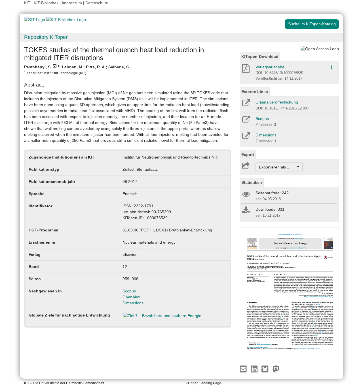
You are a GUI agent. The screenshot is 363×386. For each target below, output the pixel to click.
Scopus (129, 291)
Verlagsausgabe (270, 67)
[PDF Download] (245, 70)
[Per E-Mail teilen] (244, 368)
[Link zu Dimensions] (245, 137)
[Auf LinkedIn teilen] (255, 368)
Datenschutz (96, 3)
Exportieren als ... (277, 167)
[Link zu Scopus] (245, 121)
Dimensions (133, 303)
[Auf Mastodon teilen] (276, 368)
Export (247, 154)
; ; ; (77, 69)
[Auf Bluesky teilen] (266, 368)
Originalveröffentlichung (277, 102)
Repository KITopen (46, 37)
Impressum (72, 3)
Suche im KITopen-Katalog (312, 24)
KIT (27, 3)
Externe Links (254, 91)
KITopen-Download (259, 56)
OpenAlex (131, 297)
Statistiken (251, 182)
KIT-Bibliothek (47, 3)
